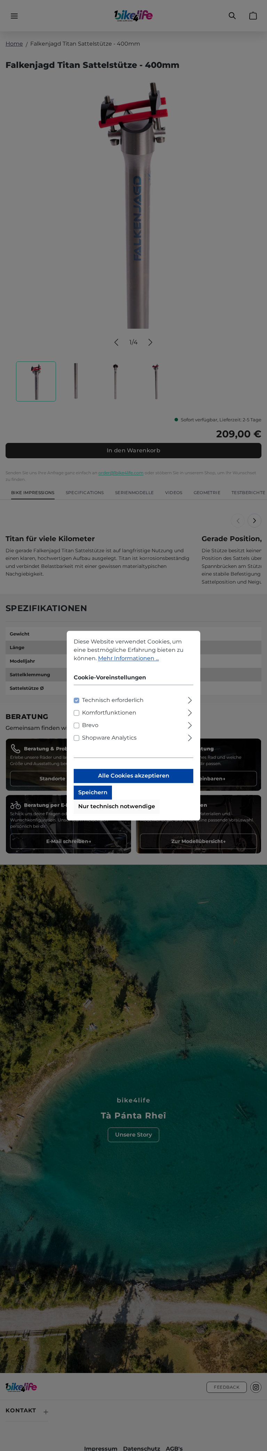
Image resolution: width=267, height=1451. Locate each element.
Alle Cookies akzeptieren (133, 775)
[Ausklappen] (190, 699)
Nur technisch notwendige (116, 806)
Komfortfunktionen (109, 712)
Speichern (92, 792)
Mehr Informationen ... (128, 658)
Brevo (90, 725)
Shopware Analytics (109, 737)
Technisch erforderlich (113, 700)
